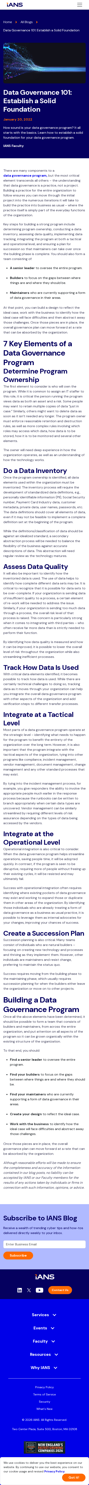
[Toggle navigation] (80, 5)
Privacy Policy (44, 1387)
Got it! (74, 1477)
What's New (44, 1409)
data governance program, (25, 175)
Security (44, 1401)
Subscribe (18, 1255)
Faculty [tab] (40, 1341)
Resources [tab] (40, 1354)
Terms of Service (44, 1394)
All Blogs (26, 22)
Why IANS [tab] (40, 1367)
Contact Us (60, 1290)
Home (7, 22)
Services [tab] (40, 1314)
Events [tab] (40, 1327)
